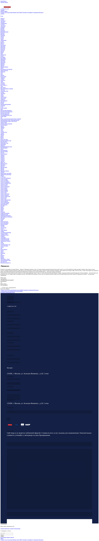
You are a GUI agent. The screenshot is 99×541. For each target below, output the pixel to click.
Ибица (2, 137)
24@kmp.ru (13, 384)
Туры (5, 12)
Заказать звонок (4, 2)
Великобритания (4, 31)
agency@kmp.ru (13, 318)
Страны (2, 12)
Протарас (3, 218)
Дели (2, 129)
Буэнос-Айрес (4, 108)
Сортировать (3, 278)
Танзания (3, 83)
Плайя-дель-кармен (5, 213)
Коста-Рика (3, 58)
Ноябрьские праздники (6, 174)
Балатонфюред (4, 100)
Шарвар (2, 257)
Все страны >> (4, 85)
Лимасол (3, 157)
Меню (6, 11)
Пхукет (2, 219)
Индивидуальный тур (6, 262)
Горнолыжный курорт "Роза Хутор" (9, 121)
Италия (2, 51)
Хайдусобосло (4, 249)
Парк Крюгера (4, 204)
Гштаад (2, 126)
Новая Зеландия (4, 70)
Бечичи (2, 103)
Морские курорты (5, 170)
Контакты (41, 12)
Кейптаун (3, 145)
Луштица (3, 160)
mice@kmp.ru (13, 349)
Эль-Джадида (4, 261)
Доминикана (3, 40)
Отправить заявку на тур (13, 397)
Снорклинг (3, 237)
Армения (3, 27)
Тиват (2, 242)
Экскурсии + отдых (5, 259)
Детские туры (4, 132)
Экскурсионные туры (6, 260)
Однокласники (16, 528)
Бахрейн (2, 28)
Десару (2, 131)
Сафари (2, 231)
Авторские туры (4, 91)
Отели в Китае (4, 189)
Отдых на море (4, 179)
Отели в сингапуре (5, 193)
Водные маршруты (5, 114)
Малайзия (3, 60)
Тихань (2, 243)
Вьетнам (2, 34)
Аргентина (3, 25)
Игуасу (2, 138)
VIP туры (3, 89)
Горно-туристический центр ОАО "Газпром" (11, 118)
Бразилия (3, 30)
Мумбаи (2, 172)
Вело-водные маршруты (6, 110)
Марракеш (3, 164)
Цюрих (2, 256)
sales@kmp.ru (13, 362)
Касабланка (3, 144)
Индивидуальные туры (6, 140)
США (2, 81)
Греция (2, 36)
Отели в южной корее (6, 199)
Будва (2, 106)
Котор (2, 149)
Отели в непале (4, 191)
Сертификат (30, 12)
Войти (2, 536)
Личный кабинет (2, 10)
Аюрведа (3, 99)
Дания (2, 39)
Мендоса (3, 166)
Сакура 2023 (3, 227)
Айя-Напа (3, 93)
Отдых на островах (5, 181)
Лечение (2, 156)
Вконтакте (7, 528)
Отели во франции (5, 202)
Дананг (2, 128)
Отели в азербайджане (6, 183)
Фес (1, 248)
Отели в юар (3, 198)
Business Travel (16, 12)
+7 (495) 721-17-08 (13, 379)
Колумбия (3, 57)
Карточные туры (4, 143)
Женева (2, 134)
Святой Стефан (4, 233)
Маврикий (3, 59)
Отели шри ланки (5, 203)
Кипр (2, 53)
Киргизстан (3, 54)
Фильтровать (3, 281)
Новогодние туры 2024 (6, 173)
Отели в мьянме (4, 190)
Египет (2, 41)
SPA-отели (3, 87)
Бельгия (2, 29)
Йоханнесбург (4, 141)
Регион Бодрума (4, 221)
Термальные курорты (5, 241)
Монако (2, 65)
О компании (36, 12)
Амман (2, 95)
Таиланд (2, 82)
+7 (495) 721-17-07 (13, 315)
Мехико (2, 168)
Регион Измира (4, 224)
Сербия (2, 79)
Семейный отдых (5, 235)
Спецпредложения (5, 239)
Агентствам (10, 12)
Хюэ (2, 254)
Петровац (3, 212)
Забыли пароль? (10, 537)
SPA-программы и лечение (7, 88)
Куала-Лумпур (4, 153)
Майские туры (4, 163)
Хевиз (2, 251)
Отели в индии (4, 185)
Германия (3, 35)
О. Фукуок (3, 176)
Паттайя (2, 205)
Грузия (2, 37)
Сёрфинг (3, 236)
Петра (2, 210)
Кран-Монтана (4, 150)
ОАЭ (2, 72)
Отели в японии (4, 201)
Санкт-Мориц (4, 230)
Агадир (2, 92)
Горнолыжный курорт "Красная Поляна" (10, 120)
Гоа (1, 117)
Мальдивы (3, 62)
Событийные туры (5, 238)
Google (11, 528)
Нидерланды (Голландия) (6, 69)
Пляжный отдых (4, 214)
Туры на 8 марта (4, 245)
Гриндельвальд (4, 124)
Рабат (2, 220)
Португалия (3, 76)
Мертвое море (4, 167)
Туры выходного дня (5, 244)
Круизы (2, 152)
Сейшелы (3, 77)
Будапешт (3, 105)
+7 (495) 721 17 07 (5, 8)
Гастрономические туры (6, 115)
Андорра (3, 24)
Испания (3, 50)
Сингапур (3, 80)
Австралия (3, 20)
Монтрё (2, 169)
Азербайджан (4, 23)
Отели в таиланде (5, 195)
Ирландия (3, 47)
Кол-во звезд (3, 283)
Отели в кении (4, 187)
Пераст (2, 209)
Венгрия (2, 33)
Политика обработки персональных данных (10, 431)
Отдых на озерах (4, 180)
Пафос (2, 207)
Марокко (3, 63)
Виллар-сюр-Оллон (5, 112)
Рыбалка (2, 225)
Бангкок (2, 102)
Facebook (3, 528)
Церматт (2, 255)
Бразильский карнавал (6, 104)
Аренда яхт (3, 98)
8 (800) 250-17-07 (13, 390)
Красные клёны (4, 151)
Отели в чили (4, 197)
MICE (21, 12)
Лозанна (2, 158)
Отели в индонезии (5, 186)
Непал (2, 68)
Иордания (3, 46)
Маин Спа (3, 162)
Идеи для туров (4, 139)
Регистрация (3, 537)
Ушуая (2, 247)
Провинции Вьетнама (6, 215)
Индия (2, 43)
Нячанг (2, 175)
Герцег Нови (3, 116)
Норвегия (3, 71)
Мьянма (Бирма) (4, 66)
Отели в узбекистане (5, 196)
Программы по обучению (6, 216)
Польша (2, 75)
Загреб (2, 135)
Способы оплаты (13, 399)
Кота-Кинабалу (4, 147)
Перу (2, 74)
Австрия (2, 22)
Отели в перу (4, 192)
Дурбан (2, 133)
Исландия (3, 48)
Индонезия (3, 45)
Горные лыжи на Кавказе (6, 123)
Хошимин (3, 253)
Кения (2, 52)
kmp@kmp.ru (3, 1)
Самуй (2, 228)
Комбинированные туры (6, 146)
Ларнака (2, 155)
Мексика (3, 64)
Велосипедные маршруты (6, 111)
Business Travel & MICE (18, 290)
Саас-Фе (2, 226)
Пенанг (2, 208)
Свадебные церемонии (6, 232)
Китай (2, 56)
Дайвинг (3, 127)
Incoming (25, 12)
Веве (2, 109)
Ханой (2, 250)
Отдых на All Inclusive (6, 178)
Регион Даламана (5, 222)
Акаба (2, 94)
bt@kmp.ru (13, 340)
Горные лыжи (4, 122)
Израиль (2, 42)
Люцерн (2, 161)
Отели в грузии (4, 184)
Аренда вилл (3, 97)
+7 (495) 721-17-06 (13, 359)
